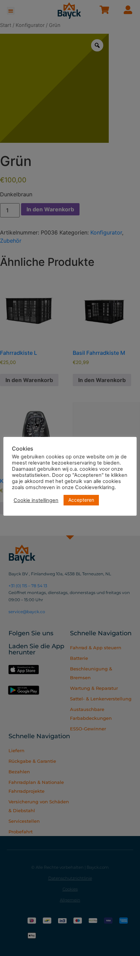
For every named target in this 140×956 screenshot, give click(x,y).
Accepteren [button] (81, 500)
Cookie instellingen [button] (36, 500)
